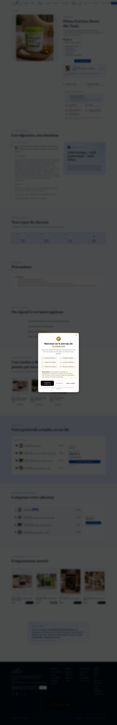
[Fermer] (76, 335)
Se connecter (59, 383)
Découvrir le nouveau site (47, 383)
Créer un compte (70, 383)
